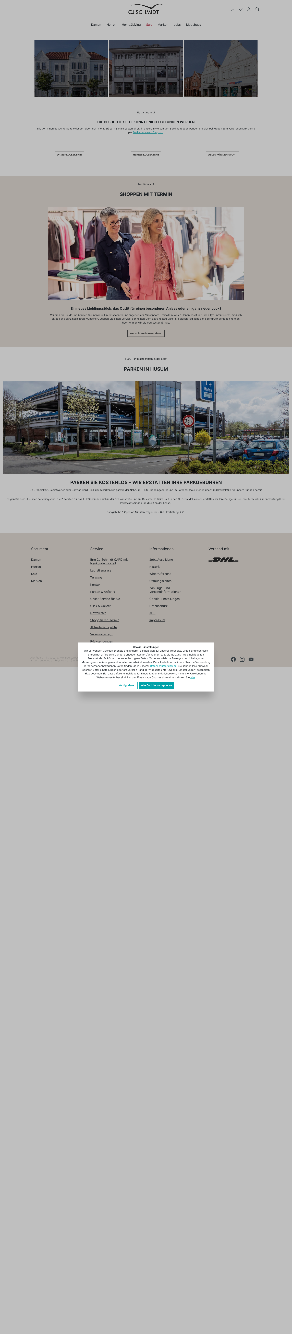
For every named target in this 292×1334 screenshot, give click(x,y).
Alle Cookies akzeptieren (156, 685)
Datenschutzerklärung (163, 666)
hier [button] (192, 677)
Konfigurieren (127, 685)
